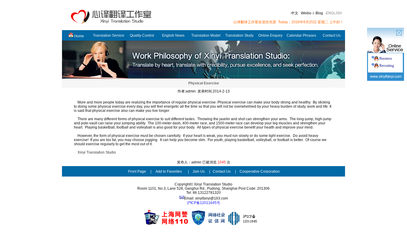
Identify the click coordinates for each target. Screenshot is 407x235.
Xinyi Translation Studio (96, 152)
